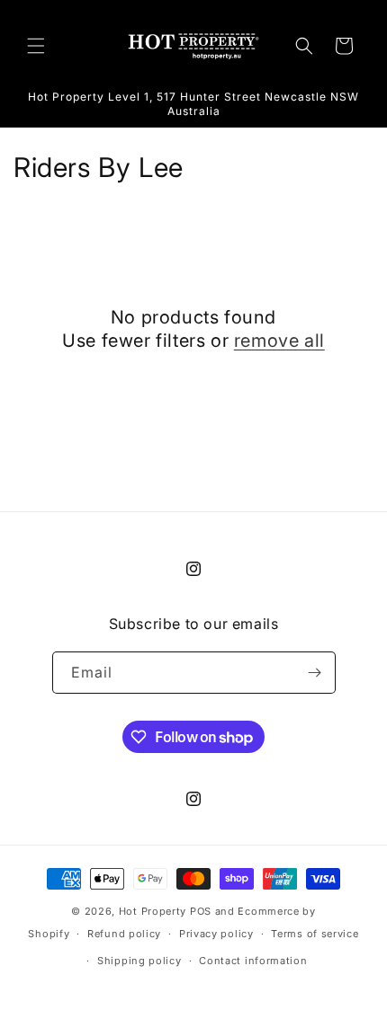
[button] (36, 46)
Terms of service (314, 933)
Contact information (253, 960)
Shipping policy (139, 960)
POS (201, 911)
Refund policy (124, 933)
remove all (279, 340)
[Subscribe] (315, 672)
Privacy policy (216, 933)
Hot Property (152, 911)
